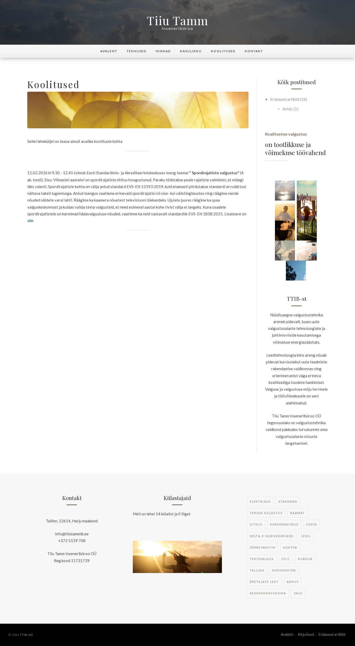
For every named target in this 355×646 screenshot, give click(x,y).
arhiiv (293, 581)
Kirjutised (306, 634)
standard (287, 501)
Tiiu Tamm (177, 20)
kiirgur (305, 559)
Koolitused (223, 51)
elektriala (260, 501)
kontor (290, 547)
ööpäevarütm (262, 547)
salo (298, 593)
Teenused (136, 51)
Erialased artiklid (332, 634)
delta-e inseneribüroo (271, 536)
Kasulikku (191, 51)
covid (311, 524)
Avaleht (108, 51)
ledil (306, 536)
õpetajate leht (264, 581)
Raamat (297, 513)
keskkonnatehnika (268, 593)
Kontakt (254, 51)
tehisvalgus (262, 559)
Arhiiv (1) (290, 108)
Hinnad (163, 51)
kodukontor (284, 570)
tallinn (257, 570)
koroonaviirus (284, 524)
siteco (256, 524)
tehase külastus (266, 513)
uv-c (285, 559)
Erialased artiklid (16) (288, 99)
